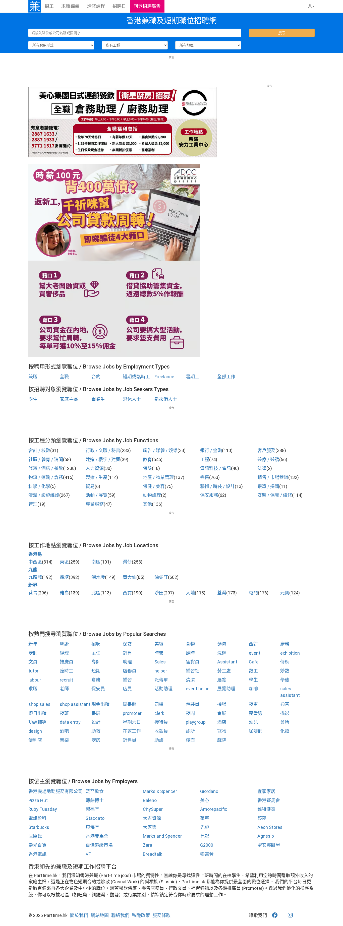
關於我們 (79, 915)
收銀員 (161, 731)
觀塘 (64, 577)
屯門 (253, 592)
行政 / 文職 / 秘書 (103, 450)
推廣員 (66, 661)
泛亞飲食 (95, 791)
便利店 (35, 740)
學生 (32, 399)
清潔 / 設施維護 (43, 495)
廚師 (32, 653)
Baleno (150, 800)
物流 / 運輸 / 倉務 (45, 477)
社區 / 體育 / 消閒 (45, 459)
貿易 (90, 486)
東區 (64, 562)
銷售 (127, 653)
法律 (261, 468)
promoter (132, 713)
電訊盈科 (37, 818)
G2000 (206, 845)
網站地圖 (100, 915)
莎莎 (261, 818)
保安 (127, 644)
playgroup (196, 722)
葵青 (32, 592)
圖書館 (129, 704)
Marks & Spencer (160, 791)
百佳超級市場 (99, 845)
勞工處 (224, 670)
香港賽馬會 (268, 800)
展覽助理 (226, 688)
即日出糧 (37, 713)
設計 (95, 722)
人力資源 (95, 468)
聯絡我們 (120, 915)
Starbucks (38, 827)
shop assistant (75, 704)
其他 (147, 504)
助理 (127, 661)
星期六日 (132, 722)
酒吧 (64, 731)
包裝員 (192, 704)
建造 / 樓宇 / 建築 (103, 459)
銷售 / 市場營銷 (272, 477)
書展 (95, 713)
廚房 (95, 740)
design (35, 731)
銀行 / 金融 (211, 450)
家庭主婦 (69, 399)
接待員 (161, 722)
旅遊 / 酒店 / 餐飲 (45, 468)
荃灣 (221, 592)
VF (88, 854)
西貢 (127, 592)
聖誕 (64, 644)
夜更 (253, 704)
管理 (32, 504)
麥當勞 (255, 713)
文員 (32, 661)
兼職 (32, 376)
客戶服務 (266, 450)
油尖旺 (161, 577)
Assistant (227, 661)
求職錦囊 (70, 6)
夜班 (64, 713)
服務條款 (161, 915)
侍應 (284, 661)
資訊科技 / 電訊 (215, 468)
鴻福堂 (92, 809)
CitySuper (153, 809)
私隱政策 (141, 915)
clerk (159, 713)
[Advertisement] (171, 70)
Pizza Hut (38, 800)
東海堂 (92, 827)
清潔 (190, 680)
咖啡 (253, 688)
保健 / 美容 (154, 486)
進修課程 (96, 6)
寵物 (221, 731)
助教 (95, 731)
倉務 (95, 680)
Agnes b (265, 836)
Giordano (209, 791)
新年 (32, 644)
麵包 (221, 644)
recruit (66, 680)
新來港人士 (165, 399)
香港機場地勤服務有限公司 (55, 791)
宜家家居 (266, 791)
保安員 (98, 688)
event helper (198, 688)
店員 (127, 688)
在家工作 (132, 731)
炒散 (284, 670)
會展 (221, 713)
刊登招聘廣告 (147, 6)
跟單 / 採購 (268, 486)
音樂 (64, 740)
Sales (160, 661)
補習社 (192, 670)
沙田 (158, 592)
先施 (204, 827)
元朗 (284, 592)
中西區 (35, 562)
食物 (190, 644)
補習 (127, 680)
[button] (311, 6)
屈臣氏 (35, 836)
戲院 (221, 740)
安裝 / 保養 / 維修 (274, 495)
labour (34, 680)
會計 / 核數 (39, 450)
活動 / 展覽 (96, 495)
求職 (32, 688)
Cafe (254, 661)
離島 (64, 592)
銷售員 (129, 740)
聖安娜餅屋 (268, 845)
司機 (158, 704)
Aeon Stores (269, 827)
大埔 (190, 592)
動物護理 (152, 495)
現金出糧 (100, 704)
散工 (253, 670)
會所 (284, 722)
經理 (64, 653)
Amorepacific (213, 809)
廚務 (284, 644)
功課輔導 (37, 722)
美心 (204, 800)
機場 (221, 704)
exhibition (290, 653)
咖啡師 (255, 731)
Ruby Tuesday (42, 809)
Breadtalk (152, 854)
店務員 (129, 670)
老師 (64, 688)
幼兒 (253, 722)
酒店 (221, 722)
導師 (95, 661)
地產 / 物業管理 (158, 477)
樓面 (190, 740)
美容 (158, 644)
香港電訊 (37, 854)
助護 (158, 740)
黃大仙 (129, 577)
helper (160, 670)
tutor (33, 670)
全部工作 (226, 376)
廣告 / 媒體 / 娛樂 (160, 450)
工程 (204, 459)
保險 (147, 468)
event (254, 653)
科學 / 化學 (39, 486)
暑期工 (192, 376)
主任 (95, 653)
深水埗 (98, 577)
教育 (147, 459)
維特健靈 (266, 809)
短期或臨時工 (136, 376)
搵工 (49, 6)
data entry (70, 722)
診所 (190, 731)
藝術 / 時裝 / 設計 (217, 486)
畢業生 (98, 399)
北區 (95, 592)
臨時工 (66, 670)
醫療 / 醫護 (268, 459)
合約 (95, 376)
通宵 (284, 704)
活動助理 (163, 688)
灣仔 (127, 562)
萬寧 (204, 818)
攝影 (284, 713)
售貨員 (192, 661)
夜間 (190, 713)
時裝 (158, 653)
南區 (95, 562)
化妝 (284, 731)
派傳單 (161, 680)
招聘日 (119, 6)
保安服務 (209, 495)
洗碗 (221, 653)
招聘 (95, 644)
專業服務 (95, 504)
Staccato (95, 818)
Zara (147, 845)
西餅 (253, 644)
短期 (95, 670)
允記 (204, 836)
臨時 (190, 653)
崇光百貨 (37, 845)
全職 (64, 376)
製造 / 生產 (96, 477)
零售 (204, 477)
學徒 (284, 680)
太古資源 (152, 818)
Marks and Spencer (162, 836)
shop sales (39, 704)
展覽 (221, 680)
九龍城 (35, 577)
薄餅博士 (95, 800)
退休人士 (132, 399)
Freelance (164, 376)
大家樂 (149, 827)
